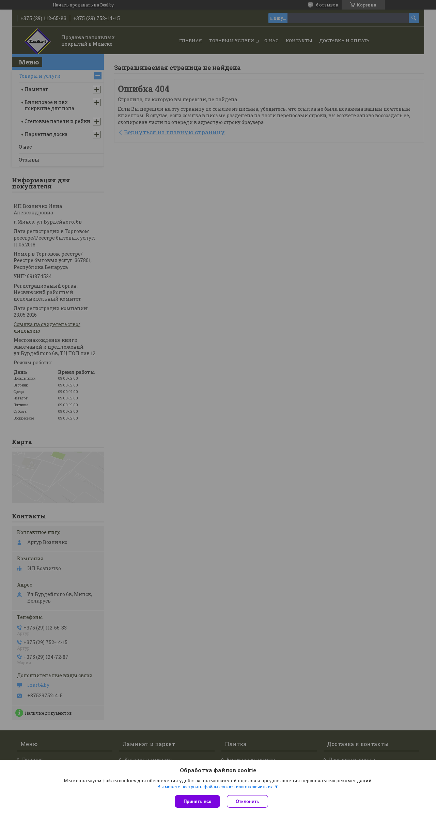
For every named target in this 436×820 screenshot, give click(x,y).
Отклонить (247, 801)
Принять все (197, 801)
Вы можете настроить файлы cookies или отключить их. (215, 786)
